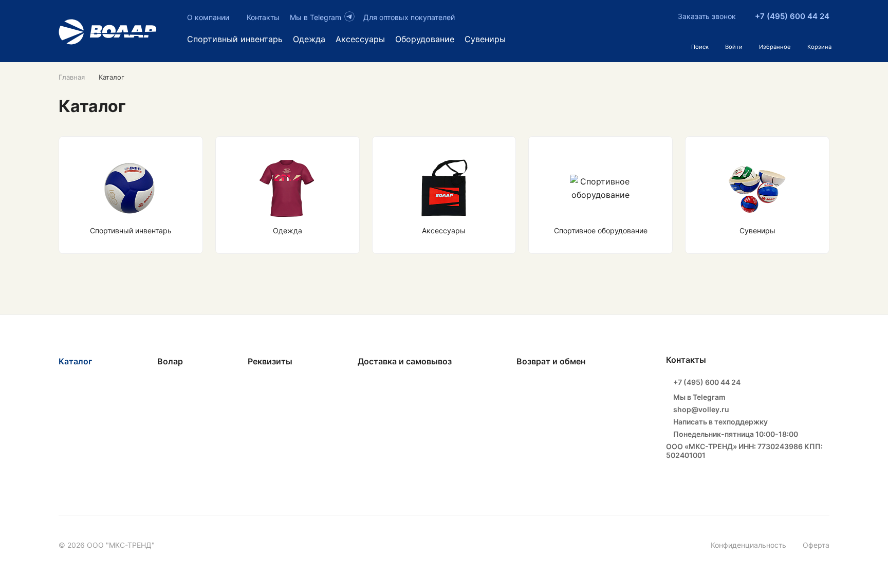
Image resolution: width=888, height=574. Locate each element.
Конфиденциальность (748, 545)
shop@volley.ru (700, 409)
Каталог (75, 361)
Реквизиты (270, 361)
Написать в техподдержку (720, 421)
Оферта (816, 545)
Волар (170, 361)
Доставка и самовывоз (405, 361)
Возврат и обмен (550, 361)
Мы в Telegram (699, 397)
